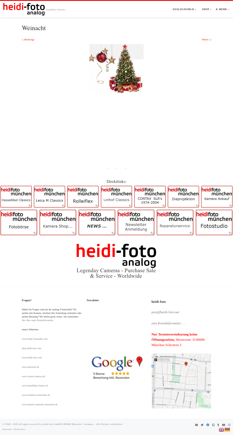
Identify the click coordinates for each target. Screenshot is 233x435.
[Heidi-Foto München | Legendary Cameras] (24, 8)
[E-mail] (196, 425)
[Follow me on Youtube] (223, 425)
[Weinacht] (116, 68)
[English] (222, 429)
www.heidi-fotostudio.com (35, 339)
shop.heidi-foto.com (31, 348)
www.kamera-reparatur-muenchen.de (39, 404)
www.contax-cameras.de (33, 376)
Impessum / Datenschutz (14, 429)
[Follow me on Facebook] (207, 425)
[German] (227, 429)
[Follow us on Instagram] (229, 425)
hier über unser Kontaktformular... (38, 320)
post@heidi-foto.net (165, 312)
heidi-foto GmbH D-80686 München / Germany (68, 424)
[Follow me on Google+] (213, 425)
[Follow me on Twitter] (202, 425)
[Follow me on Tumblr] (218, 425)
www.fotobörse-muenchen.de (36, 395)
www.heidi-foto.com (32, 357)
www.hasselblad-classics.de (35, 385)
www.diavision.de (30, 367)
